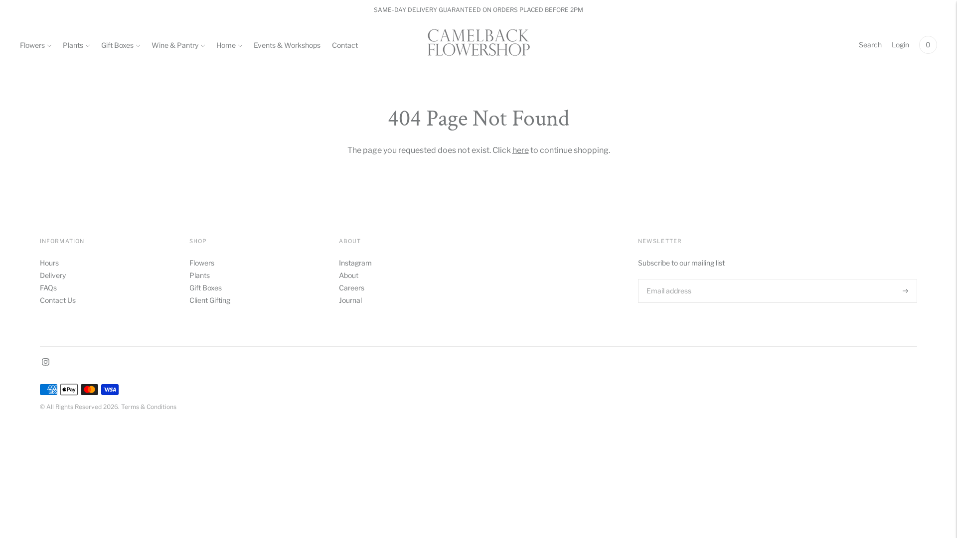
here (520, 150)
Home (226, 45)
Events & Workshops (287, 45)
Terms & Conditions (148, 406)
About (348, 275)
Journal (350, 300)
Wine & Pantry (175, 45)
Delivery (53, 275)
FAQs (48, 287)
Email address (668, 278)
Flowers (32, 45)
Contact (345, 45)
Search (870, 44)
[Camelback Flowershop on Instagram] (45, 363)
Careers (351, 287)
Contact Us (58, 300)
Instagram (355, 263)
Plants (73, 45)
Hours (49, 263)
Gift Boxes (117, 45)
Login (900, 44)
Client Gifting (209, 300)
